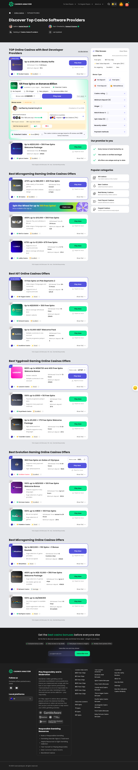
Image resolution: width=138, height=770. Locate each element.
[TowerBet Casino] (48, 428)
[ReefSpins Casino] (48, 605)
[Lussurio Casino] (48, 377)
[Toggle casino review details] (84, 134)
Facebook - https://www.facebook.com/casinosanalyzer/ (11, 688)
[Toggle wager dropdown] (125, 106)
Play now (57, 96)
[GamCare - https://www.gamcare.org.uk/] (43, 717)
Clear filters (123, 51)
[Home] (10, 13)
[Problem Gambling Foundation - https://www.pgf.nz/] (43, 722)
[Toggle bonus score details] (84, 102)
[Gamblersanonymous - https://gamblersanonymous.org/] (50, 717)
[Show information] (107, 93)
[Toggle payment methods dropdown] (125, 132)
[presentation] (69, 653)
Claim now (66, 207)
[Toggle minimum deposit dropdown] (125, 100)
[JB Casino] (48, 188)
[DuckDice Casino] (48, 337)
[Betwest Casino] (48, 580)
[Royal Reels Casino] (48, 403)
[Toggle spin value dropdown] (125, 119)
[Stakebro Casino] (48, 517)
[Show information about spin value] (107, 119)
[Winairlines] (48, 555)
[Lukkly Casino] (48, 250)
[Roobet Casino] (48, 67)
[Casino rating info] (40, 74)
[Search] (108, 4)
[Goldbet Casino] (48, 466)
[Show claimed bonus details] (83, 116)
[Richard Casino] (48, 313)
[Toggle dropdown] (125, 93)
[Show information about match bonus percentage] (108, 113)
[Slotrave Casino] (48, 492)
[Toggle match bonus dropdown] (125, 113)
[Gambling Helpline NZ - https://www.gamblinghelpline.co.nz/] (56, 717)
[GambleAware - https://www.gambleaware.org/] (52, 713)
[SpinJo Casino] (48, 151)
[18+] (40, 713)
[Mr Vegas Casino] (48, 288)
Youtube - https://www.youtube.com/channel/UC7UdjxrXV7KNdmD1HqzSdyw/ (17, 688)
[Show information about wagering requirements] (101, 106)
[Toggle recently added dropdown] (125, 125)
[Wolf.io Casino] (48, 225)
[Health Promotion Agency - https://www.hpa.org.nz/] (55, 722)
